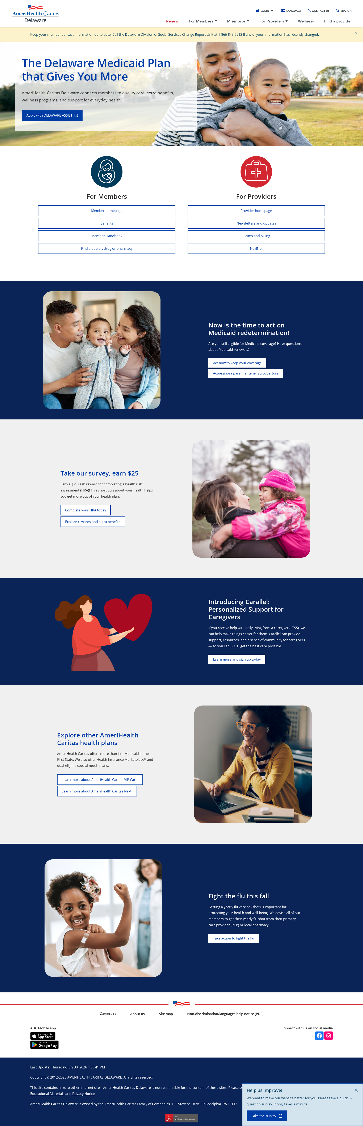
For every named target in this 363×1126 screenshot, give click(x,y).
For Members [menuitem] (201, 20)
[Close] (356, 33)
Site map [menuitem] (166, 1014)
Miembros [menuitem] (236, 20)
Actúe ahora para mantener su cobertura (246, 373)
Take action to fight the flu (233, 938)
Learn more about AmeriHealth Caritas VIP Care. (100, 779)
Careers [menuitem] (106, 1013)
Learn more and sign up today (237, 659)
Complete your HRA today (85, 510)
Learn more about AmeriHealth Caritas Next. (97, 791)
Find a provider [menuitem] (338, 20)
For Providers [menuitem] (271, 20)
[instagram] (328, 1035)
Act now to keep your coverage (237, 363)
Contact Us (321, 10)
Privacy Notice (83, 1093)
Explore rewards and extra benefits (93, 521)
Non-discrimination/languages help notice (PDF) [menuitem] (225, 1014)
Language (293, 10)
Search (346, 10)
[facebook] (319, 1035)
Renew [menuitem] (172, 20)
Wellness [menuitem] (306, 20)
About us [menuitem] (137, 1014)
